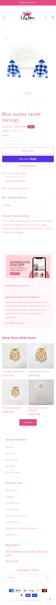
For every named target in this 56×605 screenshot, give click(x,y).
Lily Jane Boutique (24, 600)
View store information (15, 180)
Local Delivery (11, 509)
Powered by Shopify (36, 600)
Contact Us (10, 453)
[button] (3, 17)
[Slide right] (34, 108)
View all (28, 422)
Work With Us (11, 459)
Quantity (5, 135)
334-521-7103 (11, 560)
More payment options (28, 165)
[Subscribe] (47, 577)
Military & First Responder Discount (21, 528)
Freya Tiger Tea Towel (11, 408)
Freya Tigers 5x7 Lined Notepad (38, 409)
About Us (9, 447)
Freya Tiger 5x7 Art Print (38, 371)
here (21, 232)
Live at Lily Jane (12, 472)
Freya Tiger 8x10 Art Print (13, 371)
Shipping (5, 130)
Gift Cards (9, 466)
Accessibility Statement (16, 515)
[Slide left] (22, 108)
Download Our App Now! (17, 285)
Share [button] (8, 205)
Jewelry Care (11, 534)
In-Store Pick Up (12, 503)
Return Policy (11, 490)
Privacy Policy (11, 522)
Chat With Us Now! (15, 323)
